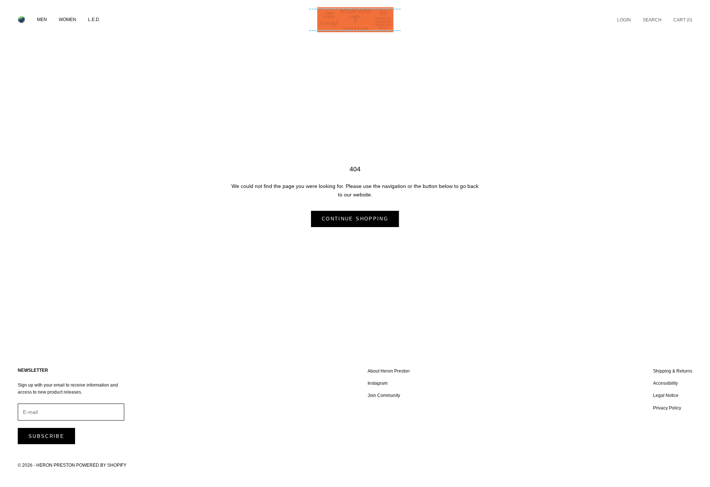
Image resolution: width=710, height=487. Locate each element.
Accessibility (665, 383)
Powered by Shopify (101, 465)
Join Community (384, 395)
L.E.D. (94, 19)
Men (42, 19)
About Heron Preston (389, 371)
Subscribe (46, 436)
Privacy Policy (667, 408)
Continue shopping (355, 219)
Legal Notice (666, 395)
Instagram (378, 383)
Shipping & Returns (672, 371)
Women (67, 19)
